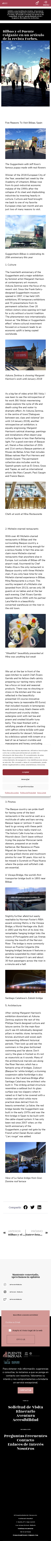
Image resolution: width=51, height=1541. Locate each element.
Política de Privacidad (28, 793)
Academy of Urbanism (17, 181)
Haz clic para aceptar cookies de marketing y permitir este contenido (25, 899)
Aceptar (25, 772)
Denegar (25, 779)
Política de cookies (12, 793)
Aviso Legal (41, 793)
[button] (25, 1207)
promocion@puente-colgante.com (25, 1535)
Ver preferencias (25, 786)
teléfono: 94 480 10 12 (25, 1529)
